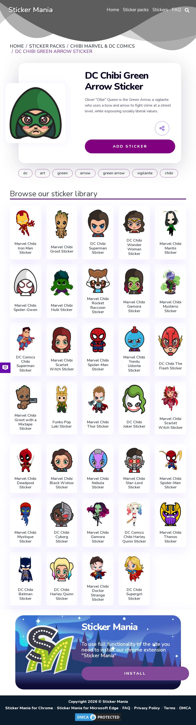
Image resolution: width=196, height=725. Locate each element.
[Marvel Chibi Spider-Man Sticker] (98, 340)
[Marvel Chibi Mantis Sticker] (170, 223)
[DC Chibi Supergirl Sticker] (134, 569)
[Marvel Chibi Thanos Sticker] (170, 514)
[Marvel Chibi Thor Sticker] (98, 399)
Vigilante (144, 173)
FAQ (126, 708)
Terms (169, 708)
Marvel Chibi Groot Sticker (61, 249)
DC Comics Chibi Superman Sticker (25, 364)
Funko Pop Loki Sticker (62, 424)
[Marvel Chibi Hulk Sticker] (62, 282)
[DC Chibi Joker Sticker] (134, 399)
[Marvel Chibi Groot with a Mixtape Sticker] (25, 397)
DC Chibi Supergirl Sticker (134, 594)
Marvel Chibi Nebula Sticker (98, 483)
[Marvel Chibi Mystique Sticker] (25, 514)
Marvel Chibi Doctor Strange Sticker (98, 593)
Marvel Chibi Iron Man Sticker (25, 248)
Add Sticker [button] (130, 146)
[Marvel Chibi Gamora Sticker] (134, 281)
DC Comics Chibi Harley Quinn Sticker (134, 537)
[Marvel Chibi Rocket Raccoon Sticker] (98, 280)
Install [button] (135, 673)
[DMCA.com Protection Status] (98, 720)
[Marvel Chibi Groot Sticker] (62, 224)
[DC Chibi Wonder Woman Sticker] (134, 222)
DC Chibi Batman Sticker (25, 594)
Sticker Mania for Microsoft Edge (88, 708)
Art (42, 173)
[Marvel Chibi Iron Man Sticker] (25, 223)
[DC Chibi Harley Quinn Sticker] (62, 569)
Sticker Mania (30, 10)
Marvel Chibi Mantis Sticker (170, 248)
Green (62, 173)
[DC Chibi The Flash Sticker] (170, 341)
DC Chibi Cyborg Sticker (61, 537)
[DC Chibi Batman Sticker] (25, 569)
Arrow (85, 173)
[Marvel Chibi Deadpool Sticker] (25, 460)
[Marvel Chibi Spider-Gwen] (25, 282)
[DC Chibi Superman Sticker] (98, 223)
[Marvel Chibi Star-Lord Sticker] (134, 460)
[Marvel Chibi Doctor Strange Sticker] (98, 568)
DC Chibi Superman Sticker (98, 248)
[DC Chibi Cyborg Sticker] (62, 514)
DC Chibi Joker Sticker (134, 424)
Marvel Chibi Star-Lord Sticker (134, 483)
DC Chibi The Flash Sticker (170, 366)
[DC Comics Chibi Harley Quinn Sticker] (134, 514)
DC (25, 173)
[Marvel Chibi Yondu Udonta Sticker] (134, 339)
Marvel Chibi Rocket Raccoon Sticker (98, 305)
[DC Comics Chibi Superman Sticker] (25, 339)
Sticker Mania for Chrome (29, 708)
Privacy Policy (147, 708)
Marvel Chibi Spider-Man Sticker (98, 364)
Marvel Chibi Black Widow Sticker (62, 483)
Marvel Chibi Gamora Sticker (134, 306)
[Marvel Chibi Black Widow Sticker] (62, 460)
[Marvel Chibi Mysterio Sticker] (170, 281)
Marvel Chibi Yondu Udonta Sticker (134, 364)
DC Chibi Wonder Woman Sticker (134, 247)
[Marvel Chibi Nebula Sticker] (98, 460)
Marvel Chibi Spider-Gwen (25, 307)
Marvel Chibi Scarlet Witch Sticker (62, 364)
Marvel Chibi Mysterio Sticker (170, 306)
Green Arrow (114, 173)
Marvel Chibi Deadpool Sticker (25, 483)
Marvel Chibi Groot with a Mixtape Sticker (26, 422)
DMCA (185, 708)
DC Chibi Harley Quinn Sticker (61, 594)
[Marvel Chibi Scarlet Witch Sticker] (62, 340)
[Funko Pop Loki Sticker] (62, 399)
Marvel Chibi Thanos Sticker (170, 537)
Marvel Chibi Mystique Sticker (25, 537)
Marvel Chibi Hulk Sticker (62, 307)
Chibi (169, 173)
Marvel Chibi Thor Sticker (98, 424)
